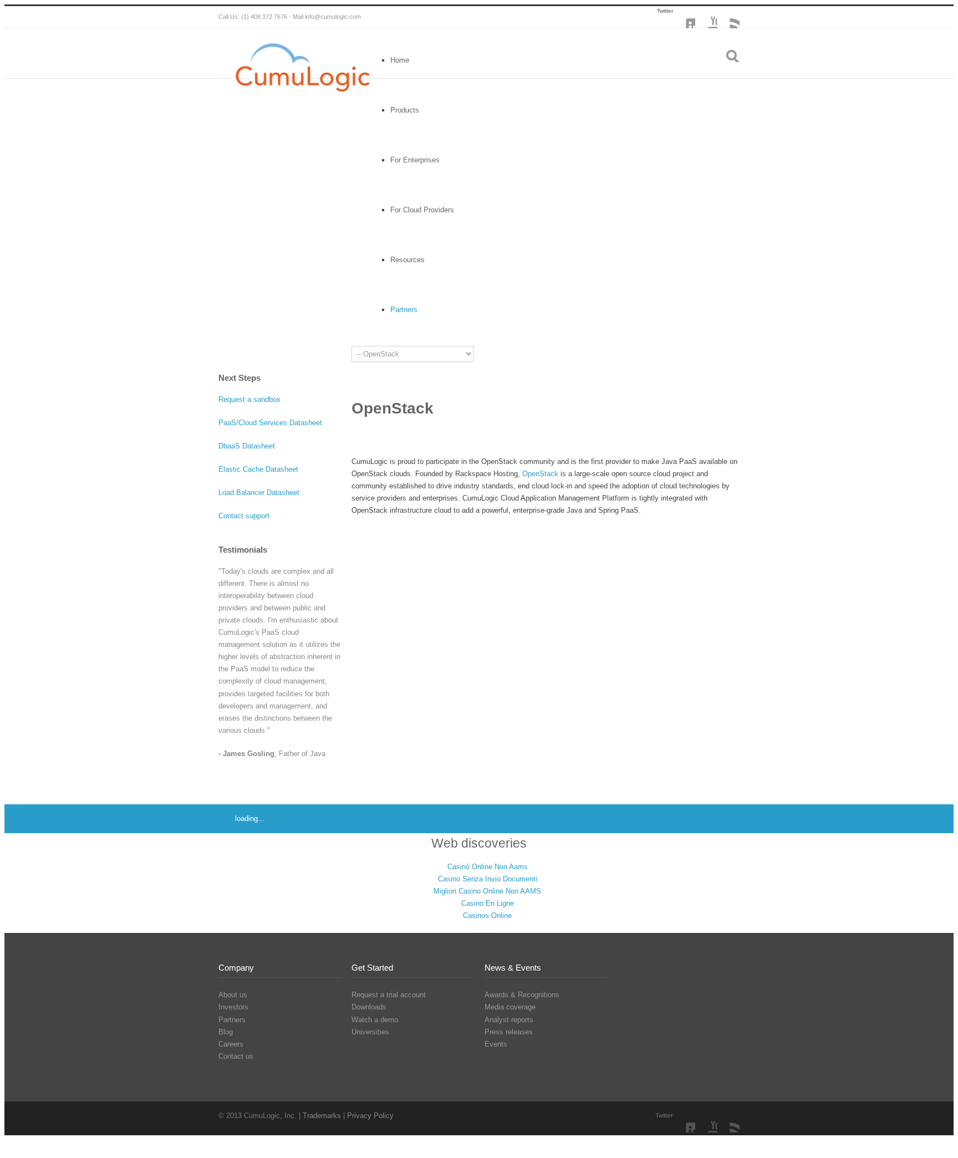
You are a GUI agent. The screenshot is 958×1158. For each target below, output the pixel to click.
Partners (232, 1020)
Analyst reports (509, 1020)
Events (496, 1044)
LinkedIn (684, 17)
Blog (225, 1032)
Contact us (235, 1056)
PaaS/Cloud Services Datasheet (270, 423)
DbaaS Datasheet (246, 446)
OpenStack (540, 474)
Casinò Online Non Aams (487, 867)
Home (399, 60)
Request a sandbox (249, 399)
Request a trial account (388, 995)
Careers (230, 1044)
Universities (370, 1032)
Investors (233, 1007)
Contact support (243, 516)
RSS (728, 17)
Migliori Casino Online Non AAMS (487, 891)
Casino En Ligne (487, 903)
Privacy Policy (370, 1115)
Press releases (509, 1032)
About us (232, 995)
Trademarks (323, 1115)
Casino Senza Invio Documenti (487, 879)
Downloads (368, 1007)
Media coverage (510, 1007)
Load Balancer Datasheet (258, 492)
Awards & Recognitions (522, 995)
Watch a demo (374, 1020)
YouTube (706, 17)
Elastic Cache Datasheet (258, 469)
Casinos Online (487, 915)
